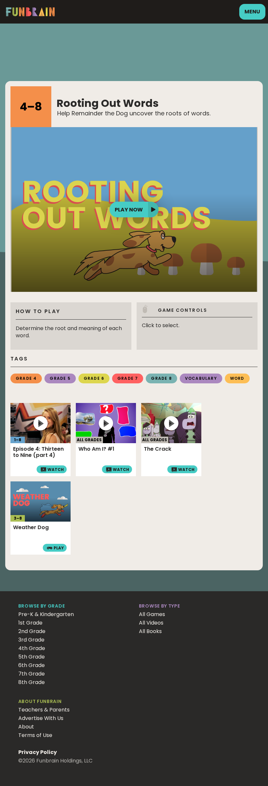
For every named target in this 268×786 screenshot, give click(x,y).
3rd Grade (31, 640)
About (26, 726)
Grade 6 (94, 378)
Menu (252, 11)
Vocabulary (201, 378)
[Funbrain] (30, 15)
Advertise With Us (40, 718)
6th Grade (31, 665)
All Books (150, 631)
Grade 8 (161, 378)
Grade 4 (26, 378)
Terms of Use (35, 735)
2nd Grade (31, 631)
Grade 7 (127, 378)
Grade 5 (60, 378)
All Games (152, 614)
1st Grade (30, 623)
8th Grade (31, 682)
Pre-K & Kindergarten (46, 614)
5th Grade (31, 657)
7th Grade (31, 673)
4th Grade (31, 648)
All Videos (151, 623)
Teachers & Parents (44, 709)
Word (237, 378)
